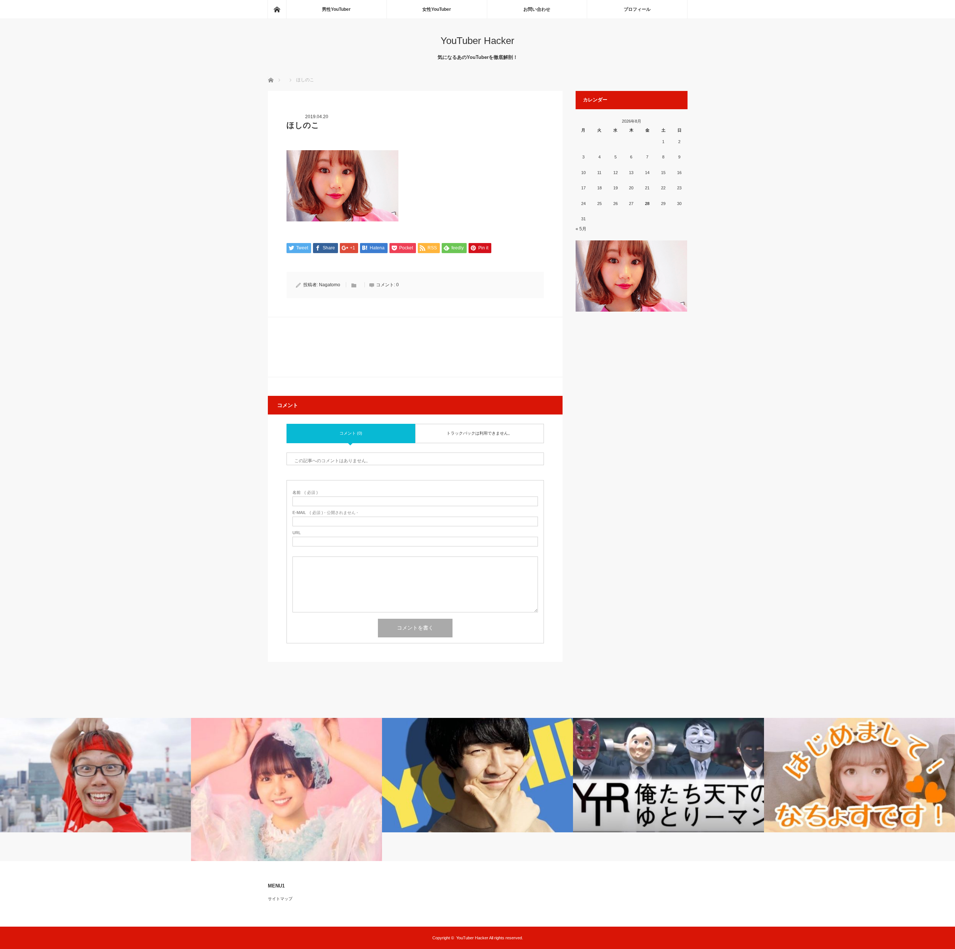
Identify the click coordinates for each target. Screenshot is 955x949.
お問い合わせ (536, 9)
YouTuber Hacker (477, 40)
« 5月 (581, 228)
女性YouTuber (436, 9)
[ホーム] (276, 9)
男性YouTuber (336, 9)
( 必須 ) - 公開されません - (325, 513)
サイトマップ (280, 898)
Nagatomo (329, 284)
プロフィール (637, 9)
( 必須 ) (305, 493)
